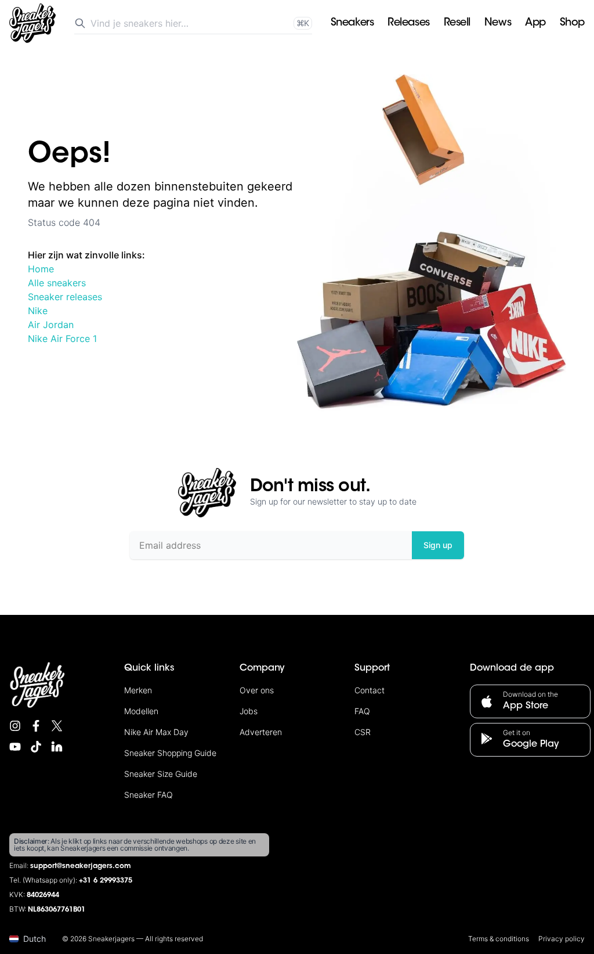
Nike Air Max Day (156, 732)
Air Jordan (51, 324)
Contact (369, 690)
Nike (38, 310)
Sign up (437, 545)
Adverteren (261, 732)
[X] (57, 726)
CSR (362, 732)
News (497, 23)
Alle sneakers (57, 283)
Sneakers (352, 23)
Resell (457, 23)
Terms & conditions (498, 938)
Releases (408, 23)
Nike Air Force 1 (62, 338)
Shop (572, 23)
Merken (138, 690)
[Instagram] (15, 726)
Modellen (141, 711)
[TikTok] (36, 747)
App (535, 23)
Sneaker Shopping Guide (170, 753)
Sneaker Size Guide (160, 774)
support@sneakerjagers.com (80, 866)
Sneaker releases (65, 297)
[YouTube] (15, 747)
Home (41, 269)
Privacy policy (561, 938)
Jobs (249, 711)
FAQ (362, 711)
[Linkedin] (57, 747)
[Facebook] (36, 726)
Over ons (257, 690)
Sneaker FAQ (148, 795)
